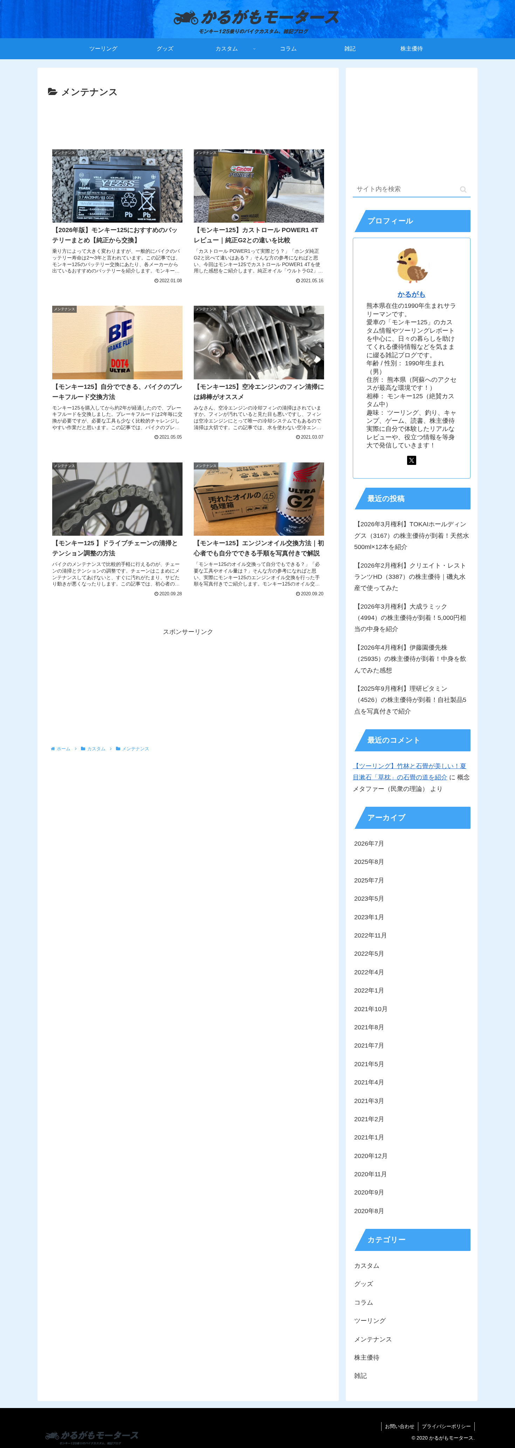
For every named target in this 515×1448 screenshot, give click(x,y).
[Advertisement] (188, 119)
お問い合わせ (399, 1426)
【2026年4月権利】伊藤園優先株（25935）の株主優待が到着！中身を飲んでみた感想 (410, 659)
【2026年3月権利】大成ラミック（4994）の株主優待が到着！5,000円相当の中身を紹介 (410, 618)
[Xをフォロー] (411, 460)
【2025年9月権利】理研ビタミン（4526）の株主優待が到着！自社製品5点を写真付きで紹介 (410, 700)
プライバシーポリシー (446, 1426)
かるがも (412, 294)
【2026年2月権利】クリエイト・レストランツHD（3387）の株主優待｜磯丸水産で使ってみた (410, 577)
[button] (463, 189)
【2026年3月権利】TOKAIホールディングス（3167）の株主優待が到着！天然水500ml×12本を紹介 (411, 535)
